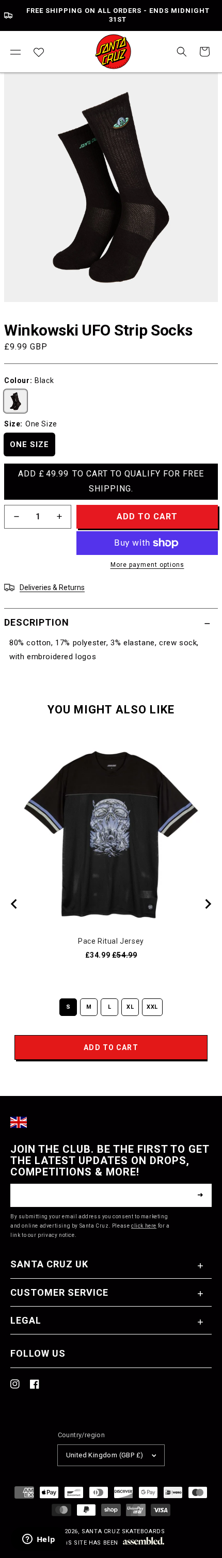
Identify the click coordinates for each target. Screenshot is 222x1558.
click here (143, 1226)
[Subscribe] (200, 1195)
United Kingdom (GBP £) (105, 1455)
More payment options (147, 564)
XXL (152, 1007)
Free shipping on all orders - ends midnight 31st (118, 15)
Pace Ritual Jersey (111, 941)
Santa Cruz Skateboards (123, 1531)
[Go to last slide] (14, 904)
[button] (15, 51)
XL (130, 1007)
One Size (29, 444)
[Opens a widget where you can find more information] (38, 1540)
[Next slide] (207, 904)
